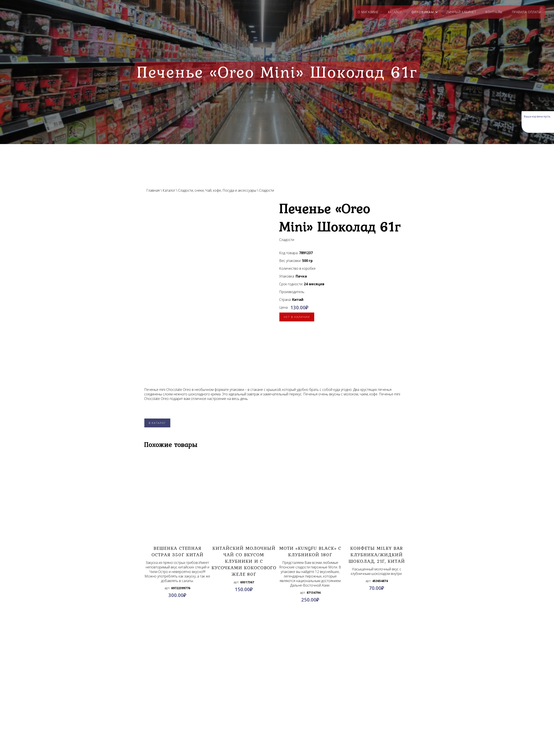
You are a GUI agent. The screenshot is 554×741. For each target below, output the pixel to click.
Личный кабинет (461, 12)
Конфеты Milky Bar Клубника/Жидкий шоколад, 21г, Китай (376, 555)
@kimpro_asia (287, 697)
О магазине (368, 12)
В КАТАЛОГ (157, 423)
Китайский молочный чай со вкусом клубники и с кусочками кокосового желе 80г (243, 561)
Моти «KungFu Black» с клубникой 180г (310, 551)
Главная (153, 190)
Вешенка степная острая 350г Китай (177, 551)
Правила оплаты (526, 12)
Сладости (266, 190)
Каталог (395, 12)
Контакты (494, 12)
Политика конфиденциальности (111, 698)
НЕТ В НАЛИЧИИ (297, 317)
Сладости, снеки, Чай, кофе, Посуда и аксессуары (217, 190)
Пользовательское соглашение (110, 703)
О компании (111, 688)
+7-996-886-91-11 (285, 703)
